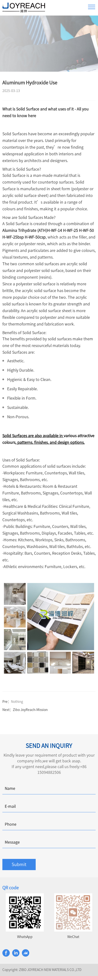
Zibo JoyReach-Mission (30, 709)
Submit (19, 864)
